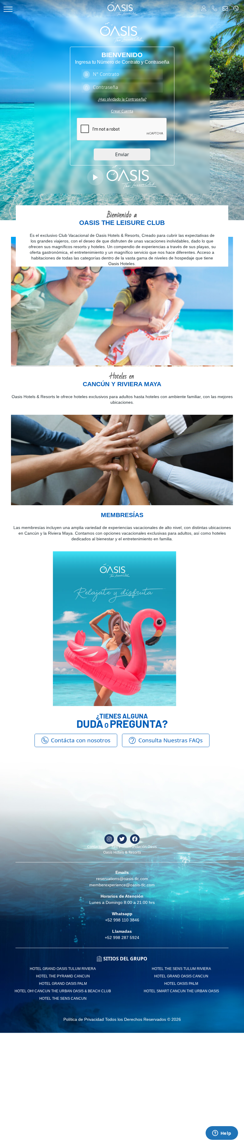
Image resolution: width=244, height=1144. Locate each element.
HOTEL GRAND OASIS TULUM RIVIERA (63, 969)
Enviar (122, 154)
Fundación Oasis (143, 846)
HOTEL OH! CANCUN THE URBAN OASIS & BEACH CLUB (63, 991)
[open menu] (8, 8)
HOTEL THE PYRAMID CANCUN (63, 976)
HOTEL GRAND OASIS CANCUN (181, 976)
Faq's (116, 846)
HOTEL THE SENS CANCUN (63, 998)
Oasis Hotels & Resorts (122, 852)
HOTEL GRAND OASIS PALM (63, 984)
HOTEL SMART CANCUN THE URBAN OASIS (181, 991)
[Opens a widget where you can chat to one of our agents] (221, 1133)
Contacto (94, 846)
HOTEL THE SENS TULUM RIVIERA (181, 969)
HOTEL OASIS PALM (181, 984)
